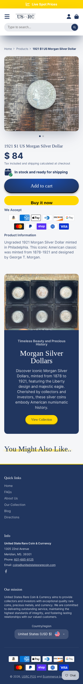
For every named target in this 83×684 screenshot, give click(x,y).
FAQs (8, 492)
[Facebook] (6, 571)
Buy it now (41, 202)
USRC (26, 676)
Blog (7, 511)
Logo (26, 16)
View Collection (41, 419)
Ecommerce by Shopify (58, 676)
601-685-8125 (24, 559)
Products (22, 48)
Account (68, 16)
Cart (76, 16)
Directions (11, 517)
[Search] (74, 27)
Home (8, 48)
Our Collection (14, 505)
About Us (11, 498)
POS (33, 676)
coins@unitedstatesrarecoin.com (34, 565)
